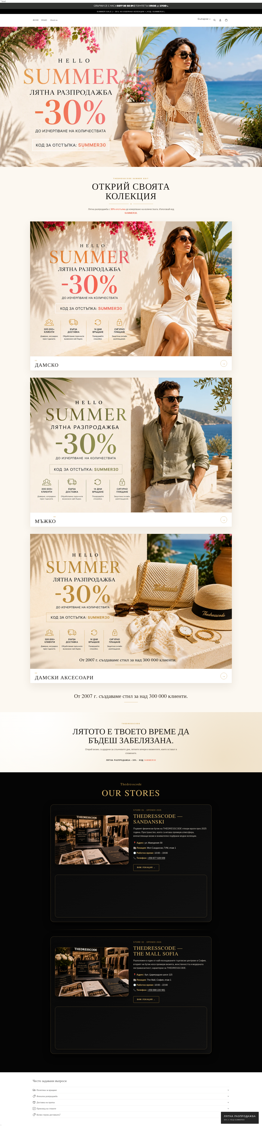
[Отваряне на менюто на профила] (220, 20)
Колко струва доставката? (48, 1114)
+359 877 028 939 (156, 858)
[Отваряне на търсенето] (215, 20)
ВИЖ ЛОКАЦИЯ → (146, 867)
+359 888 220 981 (156, 990)
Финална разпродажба (47, 1096)
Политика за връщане (47, 1090)
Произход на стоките (46, 1108)
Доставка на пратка (46, 1102)
